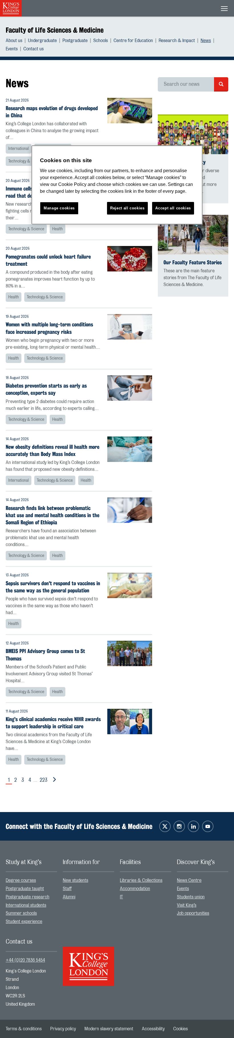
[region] (117, 185)
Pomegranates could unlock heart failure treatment (48, 260)
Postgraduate (75, 40)
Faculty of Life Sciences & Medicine (55, 30)
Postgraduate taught (25, 888)
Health (57, 229)
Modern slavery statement (108, 1029)
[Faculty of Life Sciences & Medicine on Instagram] (179, 826)
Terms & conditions (24, 1029)
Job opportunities (193, 913)
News (206, 40)
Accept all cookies (173, 208)
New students (75, 880)
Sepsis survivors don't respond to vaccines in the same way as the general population (53, 587)
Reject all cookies (127, 208)
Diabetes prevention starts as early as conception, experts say (46, 389)
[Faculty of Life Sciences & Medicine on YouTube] (207, 826)
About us (14, 40)
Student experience (24, 921)
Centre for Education (133, 40)
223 (43, 780)
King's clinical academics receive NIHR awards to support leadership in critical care (53, 723)
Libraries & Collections (141, 880)
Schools (100, 40)
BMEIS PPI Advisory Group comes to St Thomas (45, 655)
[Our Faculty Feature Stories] (193, 235)
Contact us (33, 49)
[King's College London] (88, 961)
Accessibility (153, 1029)
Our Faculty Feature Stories (193, 262)
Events (12, 49)
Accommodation (135, 888)
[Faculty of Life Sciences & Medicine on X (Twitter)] (165, 826)
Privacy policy (63, 1029)
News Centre (189, 880)
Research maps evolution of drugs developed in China (52, 112)
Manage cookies (59, 208)
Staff (67, 888)
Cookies (180, 1029)
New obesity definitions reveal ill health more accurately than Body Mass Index (52, 450)
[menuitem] (17, 40)
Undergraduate (42, 40)
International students (26, 905)
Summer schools (21, 913)
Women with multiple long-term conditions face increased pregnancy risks (49, 328)
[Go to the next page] (53, 779)
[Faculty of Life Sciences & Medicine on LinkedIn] (193, 826)
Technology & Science (26, 161)
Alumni (69, 897)
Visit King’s (186, 905)
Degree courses (21, 880)
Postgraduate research (27, 897)
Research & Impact (177, 40)
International (18, 149)
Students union (191, 897)
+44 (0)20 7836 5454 (25, 960)
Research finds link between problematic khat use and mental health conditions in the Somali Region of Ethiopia (52, 515)
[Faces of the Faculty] (193, 134)
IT (121, 897)
